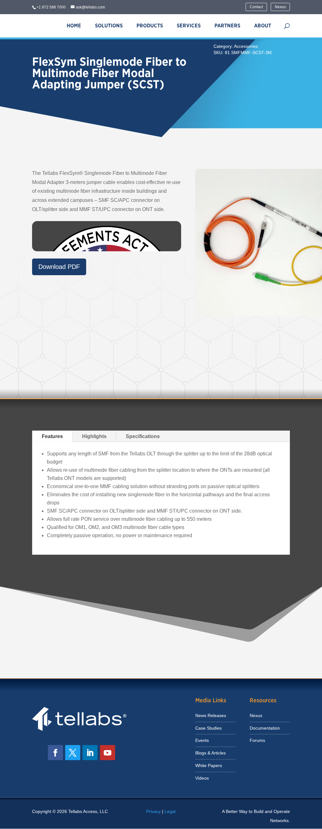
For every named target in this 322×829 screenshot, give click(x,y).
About (262, 26)
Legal (169, 811)
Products (149, 26)
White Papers (208, 765)
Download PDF (59, 266)
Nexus (280, 7)
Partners (227, 26)
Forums (257, 740)
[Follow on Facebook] (55, 752)
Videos (202, 778)
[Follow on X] (72, 752)
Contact (256, 7)
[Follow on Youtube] (107, 752)
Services (189, 26)
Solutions (109, 26)
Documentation (265, 728)
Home (74, 26)
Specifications (143, 436)
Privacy (153, 811)
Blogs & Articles (210, 752)
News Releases (210, 715)
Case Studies (208, 728)
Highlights (94, 436)
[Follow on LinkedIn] (90, 752)
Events (202, 740)
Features (52, 436)
